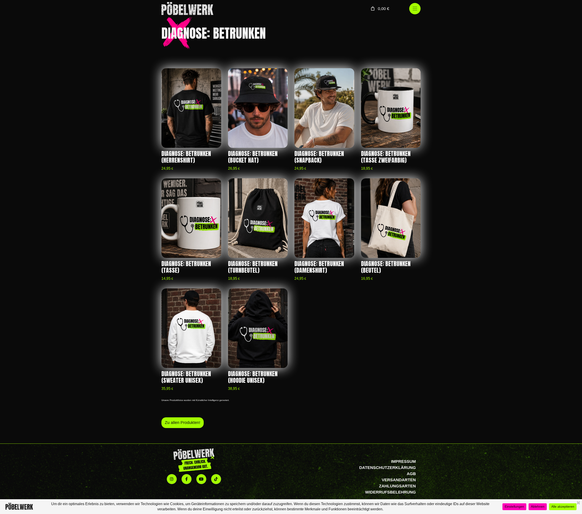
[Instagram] (172, 479)
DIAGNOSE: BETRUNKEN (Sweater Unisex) (186, 377)
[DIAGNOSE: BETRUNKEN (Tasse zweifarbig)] (391, 108)
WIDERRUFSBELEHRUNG (390, 492)
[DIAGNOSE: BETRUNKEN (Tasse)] (191, 218)
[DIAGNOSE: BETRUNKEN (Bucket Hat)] (258, 108)
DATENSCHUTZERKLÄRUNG (387, 467)
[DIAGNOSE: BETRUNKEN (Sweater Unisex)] (191, 328)
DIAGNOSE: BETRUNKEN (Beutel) (386, 267)
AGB (411, 473)
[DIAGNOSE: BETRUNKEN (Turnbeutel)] (258, 218)
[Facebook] (186, 479)
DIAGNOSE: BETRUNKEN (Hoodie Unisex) (253, 377)
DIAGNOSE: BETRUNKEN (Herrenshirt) (186, 157)
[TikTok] (216, 479)
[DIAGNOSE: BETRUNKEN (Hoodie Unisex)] (258, 328)
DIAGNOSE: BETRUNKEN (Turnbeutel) (253, 267)
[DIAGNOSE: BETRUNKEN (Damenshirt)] (324, 218)
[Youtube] (201, 479)
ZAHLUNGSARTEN (397, 486)
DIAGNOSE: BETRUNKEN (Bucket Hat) (253, 157)
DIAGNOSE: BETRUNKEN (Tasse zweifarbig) (386, 157)
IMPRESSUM (403, 461)
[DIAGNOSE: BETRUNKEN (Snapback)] (324, 108)
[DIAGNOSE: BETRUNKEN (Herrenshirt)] (191, 108)
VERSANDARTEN (399, 480)
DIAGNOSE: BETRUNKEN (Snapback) (319, 157)
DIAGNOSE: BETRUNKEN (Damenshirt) (319, 267)
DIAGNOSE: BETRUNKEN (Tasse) (186, 267)
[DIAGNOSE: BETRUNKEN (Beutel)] (391, 218)
